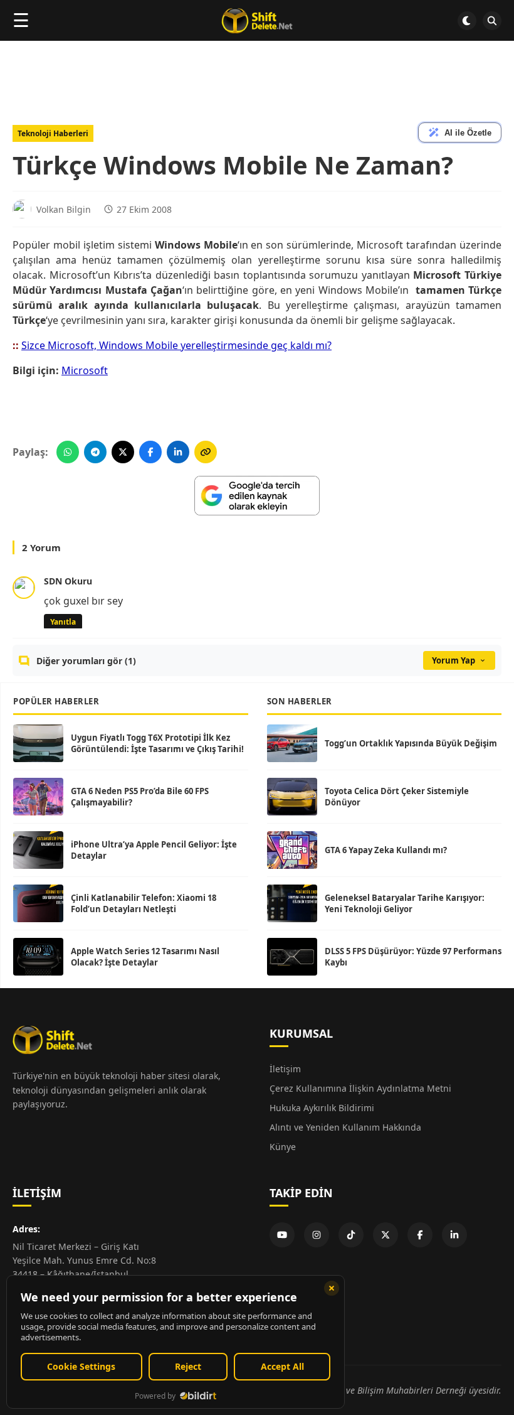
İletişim (285, 1069)
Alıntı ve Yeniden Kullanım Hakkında (345, 1127)
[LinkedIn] (454, 1234)
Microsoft (84, 370)
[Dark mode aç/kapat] (467, 20)
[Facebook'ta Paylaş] (150, 452)
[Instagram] (316, 1234)
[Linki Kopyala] (205, 452)
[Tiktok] (351, 1234)
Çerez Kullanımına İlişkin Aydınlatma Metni (360, 1088)
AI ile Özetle (467, 132)
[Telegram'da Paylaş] (95, 452)
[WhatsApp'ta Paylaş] (67, 452)
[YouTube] (282, 1234)
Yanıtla (63, 621)
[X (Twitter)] (385, 1234)
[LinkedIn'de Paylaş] (178, 452)
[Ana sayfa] (256, 20)
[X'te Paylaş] (123, 452)
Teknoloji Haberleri (53, 133)
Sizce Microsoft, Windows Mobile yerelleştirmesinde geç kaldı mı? (176, 345)
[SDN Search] (492, 20)
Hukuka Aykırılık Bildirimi (322, 1108)
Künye (283, 1147)
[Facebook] (420, 1234)
